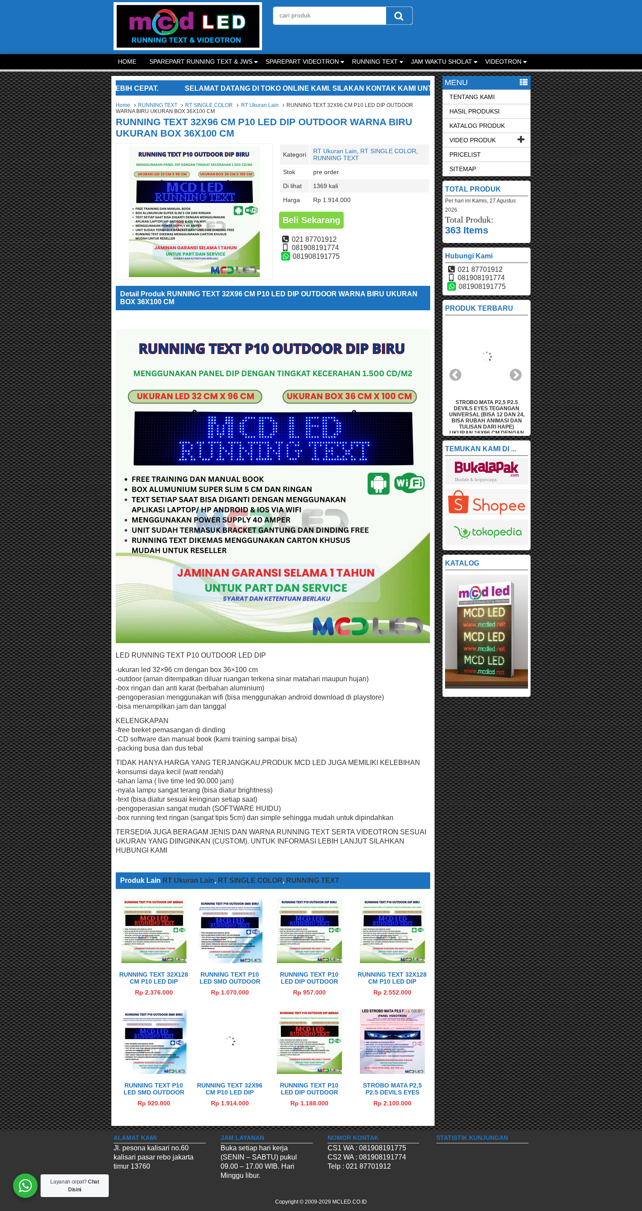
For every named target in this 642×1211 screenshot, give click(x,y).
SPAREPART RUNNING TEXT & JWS (200, 61)
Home (123, 105)
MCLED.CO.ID (349, 1202)
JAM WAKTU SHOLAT (441, 61)
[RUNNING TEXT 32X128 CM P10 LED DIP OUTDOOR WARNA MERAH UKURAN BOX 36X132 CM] (153, 960)
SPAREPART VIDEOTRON (302, 61)
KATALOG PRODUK (477, 125)
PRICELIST (465, 154)
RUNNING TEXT (375, 61)
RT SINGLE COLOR (209, 105)
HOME (127, 61)
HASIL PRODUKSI (474, 111)
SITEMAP (462, 168)
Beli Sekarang (311, 220)
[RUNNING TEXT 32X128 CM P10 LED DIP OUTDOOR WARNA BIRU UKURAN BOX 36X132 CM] (392, 960)
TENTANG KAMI (472, 96)
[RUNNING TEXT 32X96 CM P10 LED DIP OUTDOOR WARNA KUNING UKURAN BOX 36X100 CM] (229, 1071)
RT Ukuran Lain (260, 105)
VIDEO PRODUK (472, 140)
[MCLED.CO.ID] (188, 47)
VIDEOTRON (503, 61)
